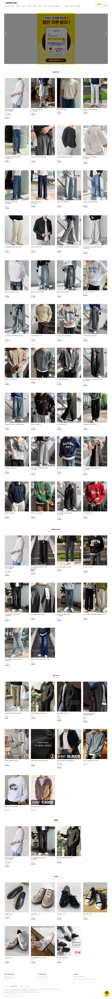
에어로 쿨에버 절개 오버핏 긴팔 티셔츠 (38, 614)
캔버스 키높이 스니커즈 (87, 914)
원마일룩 (78, 6)
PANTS (34, 6)
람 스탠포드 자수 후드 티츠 (88, 567)
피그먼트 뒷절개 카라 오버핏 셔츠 (63, 379)
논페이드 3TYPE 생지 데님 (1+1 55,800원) (36, 202)
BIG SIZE (73, 6)
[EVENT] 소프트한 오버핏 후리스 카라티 (91, 760)
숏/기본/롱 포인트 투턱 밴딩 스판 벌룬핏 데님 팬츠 (14, 424)
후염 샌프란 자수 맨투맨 (35, 379)
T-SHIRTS (29, 6)
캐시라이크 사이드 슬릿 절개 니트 (11, 379)
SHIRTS (40, 6)
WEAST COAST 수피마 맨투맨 (89, 292)
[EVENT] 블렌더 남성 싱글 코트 (89, 714)
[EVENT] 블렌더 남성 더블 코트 (63, 713)
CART (102, 2)
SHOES (45, 6)
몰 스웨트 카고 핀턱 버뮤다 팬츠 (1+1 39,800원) (37, 110)
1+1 (62, 6)
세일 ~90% (7, 6)
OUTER (23, 6)
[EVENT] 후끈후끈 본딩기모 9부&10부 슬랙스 (40, 760)
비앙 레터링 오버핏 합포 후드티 (63, 468)
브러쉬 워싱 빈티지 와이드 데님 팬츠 (90, 335)
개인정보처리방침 (13, 986)
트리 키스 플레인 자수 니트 (88, 513)
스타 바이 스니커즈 (8, 957)
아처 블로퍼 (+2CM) (8, 914)
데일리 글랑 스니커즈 (61, 914)
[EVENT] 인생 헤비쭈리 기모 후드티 (12, 760)
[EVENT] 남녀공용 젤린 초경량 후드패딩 (38, 713)
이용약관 (6, 986)
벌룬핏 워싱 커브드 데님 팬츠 (62, 292)
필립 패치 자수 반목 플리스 (10, 513)
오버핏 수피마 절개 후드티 (36, 424)
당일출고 (57, 6)
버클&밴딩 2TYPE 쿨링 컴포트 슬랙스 (90, 109)
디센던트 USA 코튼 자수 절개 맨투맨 (64, 335)
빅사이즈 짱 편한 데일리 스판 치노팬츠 (64, 567)
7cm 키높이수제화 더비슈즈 (62, 957)
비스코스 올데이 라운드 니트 (36, 335)
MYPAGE (105, 2)
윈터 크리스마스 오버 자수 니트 (37, 513)
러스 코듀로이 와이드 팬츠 (62, 424)
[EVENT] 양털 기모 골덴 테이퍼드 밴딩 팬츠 (13, 713)
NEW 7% (18, 6)
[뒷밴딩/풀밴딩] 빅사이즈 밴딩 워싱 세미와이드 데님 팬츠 (68, 247)
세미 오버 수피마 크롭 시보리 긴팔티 (11, 292)
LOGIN (96, 2)
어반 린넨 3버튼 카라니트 (61, 109)
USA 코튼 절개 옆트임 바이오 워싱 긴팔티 (65, 157)
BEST (12, 6)
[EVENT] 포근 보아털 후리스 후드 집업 (38, 806)
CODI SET (66, 6)
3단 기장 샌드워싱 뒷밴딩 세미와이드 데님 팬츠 (13, 335)
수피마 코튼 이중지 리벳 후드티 (11, 468)
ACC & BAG (50, 6)
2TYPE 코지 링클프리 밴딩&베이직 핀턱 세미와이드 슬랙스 (94, 614)
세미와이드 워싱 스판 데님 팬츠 (63, 202)
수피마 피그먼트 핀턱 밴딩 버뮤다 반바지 (38, 157)
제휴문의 (28, 986)
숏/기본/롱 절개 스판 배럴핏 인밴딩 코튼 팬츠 (13, 247)
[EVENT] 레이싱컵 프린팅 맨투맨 (11, 806)
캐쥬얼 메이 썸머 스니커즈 (36, 914)
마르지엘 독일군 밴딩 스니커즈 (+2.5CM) (38, 957)
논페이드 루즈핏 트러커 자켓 (36, 247)
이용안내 (22, 986)
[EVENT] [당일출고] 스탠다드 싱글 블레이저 (65, 760)
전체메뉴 (106, 6)
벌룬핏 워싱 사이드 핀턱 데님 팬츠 (37, 292)
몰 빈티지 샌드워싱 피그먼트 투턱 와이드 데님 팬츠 (40, 659)
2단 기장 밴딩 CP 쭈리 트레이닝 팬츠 (90, 424)
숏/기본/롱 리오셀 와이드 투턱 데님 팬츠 (90, 202)
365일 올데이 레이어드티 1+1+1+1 (9, 110)
